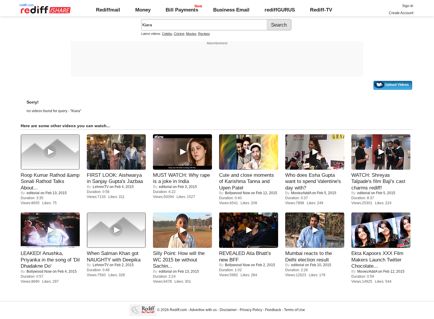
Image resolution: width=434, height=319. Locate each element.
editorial (33, 193)
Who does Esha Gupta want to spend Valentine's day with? (313, 181)
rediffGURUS (280, 9)
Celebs (167, 33)
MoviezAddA (301, 193)
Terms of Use (294, 310)
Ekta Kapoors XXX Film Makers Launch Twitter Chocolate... (377, 260)
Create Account (401, 13)
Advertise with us (203, 310)
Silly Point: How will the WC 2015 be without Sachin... (179, 260)
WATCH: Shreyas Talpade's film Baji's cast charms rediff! (378, 181)
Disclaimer (228, 310)
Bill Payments (182, 9)
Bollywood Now (237, 193)
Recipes (204, 33)
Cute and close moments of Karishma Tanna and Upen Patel (246, 181)
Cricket (179, 33)
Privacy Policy (251, 310)
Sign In (407, 6)
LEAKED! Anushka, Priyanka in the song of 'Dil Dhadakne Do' (50, 260)
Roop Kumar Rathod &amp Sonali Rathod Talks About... (50, 181)
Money (143, 9)
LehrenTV (101, 187)
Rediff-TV (321, 9)
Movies (191, 33)
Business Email (231, 9)
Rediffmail (108, 9)
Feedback (273, 310)
